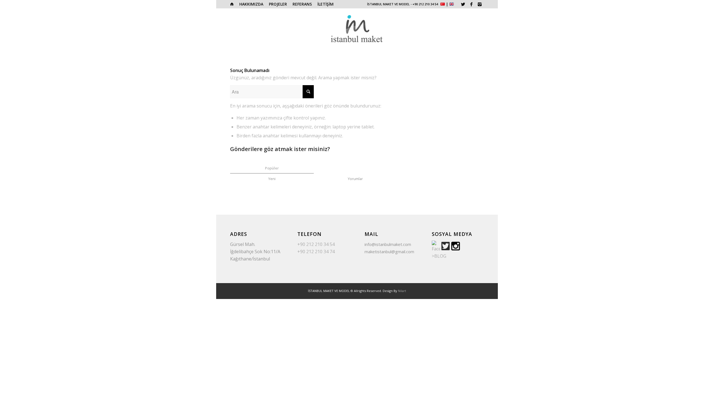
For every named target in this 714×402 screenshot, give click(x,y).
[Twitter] (463, 4)
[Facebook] (471, 4)
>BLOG (439, 256)
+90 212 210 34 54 (425, 4)
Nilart (402, 291)
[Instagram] (480, 4)
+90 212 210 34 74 (316, 251)
